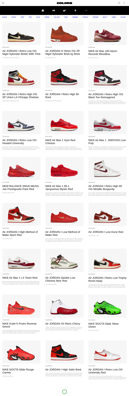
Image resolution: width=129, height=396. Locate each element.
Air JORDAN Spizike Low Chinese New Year (60, 279)
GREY (22, 17)
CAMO (114, 17)
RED (30, 17)
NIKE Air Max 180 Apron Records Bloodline (102, 52)
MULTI (105, 17)
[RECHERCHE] (119, 3)
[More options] (124, 3)
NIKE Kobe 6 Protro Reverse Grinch (19, 325)
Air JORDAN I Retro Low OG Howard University (19, 142)
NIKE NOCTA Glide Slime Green (103, 325)
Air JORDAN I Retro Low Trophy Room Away (107, 279)
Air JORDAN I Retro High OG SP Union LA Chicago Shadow (20, 96)
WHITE (14, 17)
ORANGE (75, 17)
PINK (66, 17)
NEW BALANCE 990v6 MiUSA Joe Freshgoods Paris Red (20, 188)
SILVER (123, 17)
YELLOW (56, 17)
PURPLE (85, 17)
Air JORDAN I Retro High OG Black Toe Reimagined (105, 96)
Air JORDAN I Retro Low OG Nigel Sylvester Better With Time (21, 52)
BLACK (4, 17)
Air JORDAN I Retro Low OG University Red (105, 371)
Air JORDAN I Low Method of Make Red (62, 233)
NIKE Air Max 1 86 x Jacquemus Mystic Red (59, 188)
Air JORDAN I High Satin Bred (63, 369)
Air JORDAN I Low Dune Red (105, 231)
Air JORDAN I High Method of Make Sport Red (20, 233)
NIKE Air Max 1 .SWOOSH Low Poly (107, 142)
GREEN (47, 17)
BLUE (38, 17)
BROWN (95, 17)
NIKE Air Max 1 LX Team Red (19, 277)
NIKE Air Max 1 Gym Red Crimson (60, 142)
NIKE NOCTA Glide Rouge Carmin (18, 371)
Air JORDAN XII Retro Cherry (62, 323)
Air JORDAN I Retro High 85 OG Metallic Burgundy (105, 188)
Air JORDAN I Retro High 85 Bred (62, 96)
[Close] (3, 3)
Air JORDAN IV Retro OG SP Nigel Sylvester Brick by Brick (62, 52)
